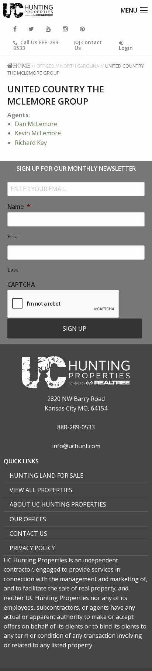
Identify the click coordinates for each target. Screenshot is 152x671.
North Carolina (79, 65)
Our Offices (28, 519)
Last (13, 269)
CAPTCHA (21, 285)
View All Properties (41, 490)
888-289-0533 (36, 45)
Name (18, 207)
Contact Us (28, 533)
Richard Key (31, 143)
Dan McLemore (36, 124)
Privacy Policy (32, 548)
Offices (45, 65)
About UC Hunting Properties (58, 504)
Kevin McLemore (38, 133)
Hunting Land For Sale (46, 475)
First (13, 236)
